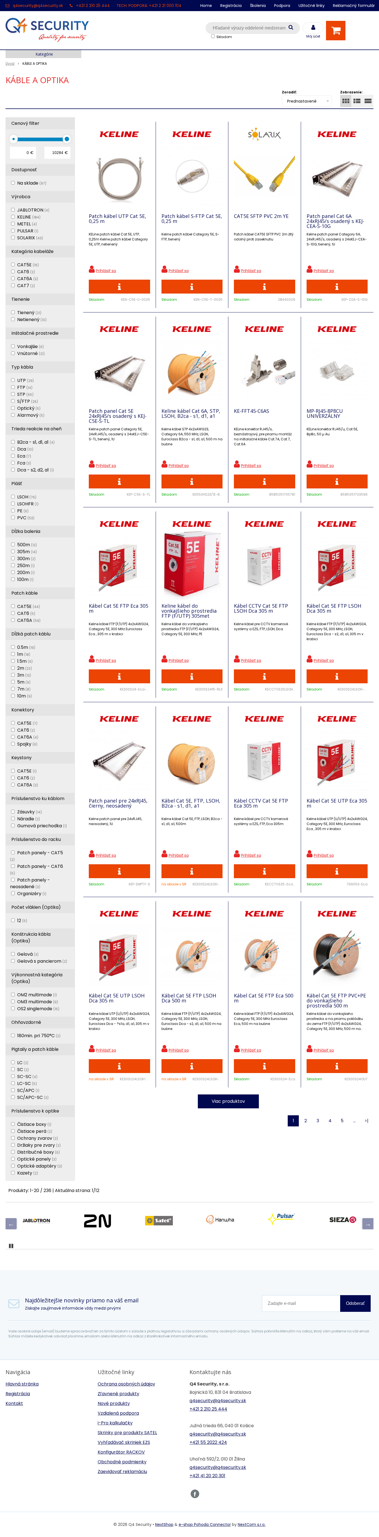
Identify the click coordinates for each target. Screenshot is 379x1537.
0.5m (26, 647)
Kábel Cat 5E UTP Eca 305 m (337, 803)
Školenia (258, 5)
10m (24, 696)
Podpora (282, 5)
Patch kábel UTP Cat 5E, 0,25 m (117, 218)
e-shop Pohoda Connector (205, 1524)
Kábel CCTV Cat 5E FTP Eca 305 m (261, 803)
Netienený (32, 319)
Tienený (29, 312)
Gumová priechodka (42, 826)
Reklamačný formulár (354, 5)
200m (26, 572)
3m (24, 675)
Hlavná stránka (22, 1384)
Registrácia (231, 5)
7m (24, 689)
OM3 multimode (37, 1002)
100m (25, 579)
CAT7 (26, 285)
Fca (24, 463)
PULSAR (27, 231)
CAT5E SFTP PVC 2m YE (261, 216)
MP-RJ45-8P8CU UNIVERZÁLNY (325, 413)
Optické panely (37, 1159)
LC (22, 1062)
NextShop (164, 1524)
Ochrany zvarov (37, 1138)
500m (27, 545)
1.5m (25, 661)
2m (24, 668)
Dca (25, 449)
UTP (25, 380)
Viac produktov (228, 1101)
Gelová (28, 954)
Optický (29, 408)
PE (23, 511)
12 (22, 920)
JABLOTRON (33, 210)
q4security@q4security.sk (38, 5)
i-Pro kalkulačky (115, 1423)
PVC (25, 518)
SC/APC (28, 1090)
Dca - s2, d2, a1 (35, 470)
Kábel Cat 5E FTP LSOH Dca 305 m (334, 608)
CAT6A (27, 278)
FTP (24, 387)
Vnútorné (31, 353)
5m (24, 682)
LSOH (26, 497)
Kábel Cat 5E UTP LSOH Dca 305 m (117, 998)
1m (23, 654)
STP (25, 394)
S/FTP (27, 401)
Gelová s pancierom (42, 961)
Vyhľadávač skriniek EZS (124, 1442)
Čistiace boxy (34, 1124)
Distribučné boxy (38, 1152)
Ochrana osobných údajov (126, 1384)
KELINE (29, 217)
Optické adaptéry (39, 1166)
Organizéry (31, 893)
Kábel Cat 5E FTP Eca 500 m (263, 998)
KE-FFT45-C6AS (251, 411)
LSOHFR (28, 504)
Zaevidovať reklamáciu (122, 1471)
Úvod (10, 63)
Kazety (27, 1173)
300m (26, 558)
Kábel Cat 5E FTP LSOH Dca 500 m (188, 998)
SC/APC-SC (33, 1097)
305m (27, 551)
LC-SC (27, 1083)
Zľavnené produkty (118, 1393)
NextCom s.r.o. (252, 1524)
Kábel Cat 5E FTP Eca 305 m (118, 608)
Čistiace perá (34, 1131)
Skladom (224, 36)
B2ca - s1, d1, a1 (36, 442)
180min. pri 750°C (38, 1035)
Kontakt (14, 1403)
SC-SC (27, 1076)
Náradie (28, 819)
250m (26, 565)
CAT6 (26, 272)
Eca (24, 456)
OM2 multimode (37, 995)
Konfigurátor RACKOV (121, 1452)
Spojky (27, 744)
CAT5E (28, 265)
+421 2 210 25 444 (93, 5)
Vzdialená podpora (118, 1413)
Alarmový (30, 415)
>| (366, 1121)
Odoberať (355, 1303)
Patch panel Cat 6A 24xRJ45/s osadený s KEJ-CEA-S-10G (335, 221)
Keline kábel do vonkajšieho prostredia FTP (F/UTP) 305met (189, 610)
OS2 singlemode (38, 1008)
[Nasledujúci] (367, 1223)
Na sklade (31, 183)
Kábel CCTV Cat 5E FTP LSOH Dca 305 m (261, 608)
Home (206, 5)
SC (23, 1069)
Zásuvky (29, 812)
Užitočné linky (312, 5)
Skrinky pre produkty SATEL (127, 1432)
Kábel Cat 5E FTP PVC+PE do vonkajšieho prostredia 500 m (336, 1000)
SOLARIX (30, 238)
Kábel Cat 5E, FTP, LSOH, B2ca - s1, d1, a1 (190, 803)
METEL (27, 224)
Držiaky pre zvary (39, 1145)
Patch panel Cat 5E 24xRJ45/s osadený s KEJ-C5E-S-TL (117, 416)
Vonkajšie (30, 346)
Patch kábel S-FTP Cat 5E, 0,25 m (191, 218)
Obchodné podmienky (122, 1462)
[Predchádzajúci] (11, 1223)
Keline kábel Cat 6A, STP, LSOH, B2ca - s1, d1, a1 (190, 413)
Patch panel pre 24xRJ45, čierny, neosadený (118, 803)
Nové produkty (114, 1403)
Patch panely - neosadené (30, 883)
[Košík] (337, 30)
